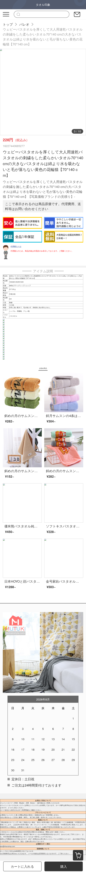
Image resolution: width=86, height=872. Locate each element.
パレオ (24, 24)
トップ (8, 24)
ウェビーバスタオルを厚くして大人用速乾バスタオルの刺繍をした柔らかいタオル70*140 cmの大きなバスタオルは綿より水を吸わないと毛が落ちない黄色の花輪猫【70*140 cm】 (43, 36)
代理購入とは (16, 246)
